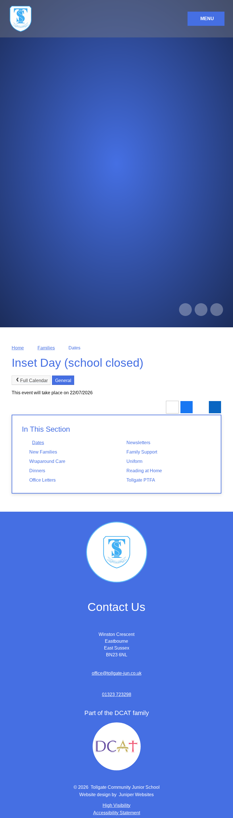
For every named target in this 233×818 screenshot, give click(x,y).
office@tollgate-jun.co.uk (117, 673)
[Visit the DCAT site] (117, 746)
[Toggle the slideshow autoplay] (216, 309)
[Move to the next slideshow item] (201, 309)
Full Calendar (34, 380)
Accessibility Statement (116, 812)
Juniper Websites (136, 794)
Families (46, 347)
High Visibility (116, 805)
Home (18, 347)
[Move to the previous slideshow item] (185, 309)
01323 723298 (116, 694)
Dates (74, 347)
